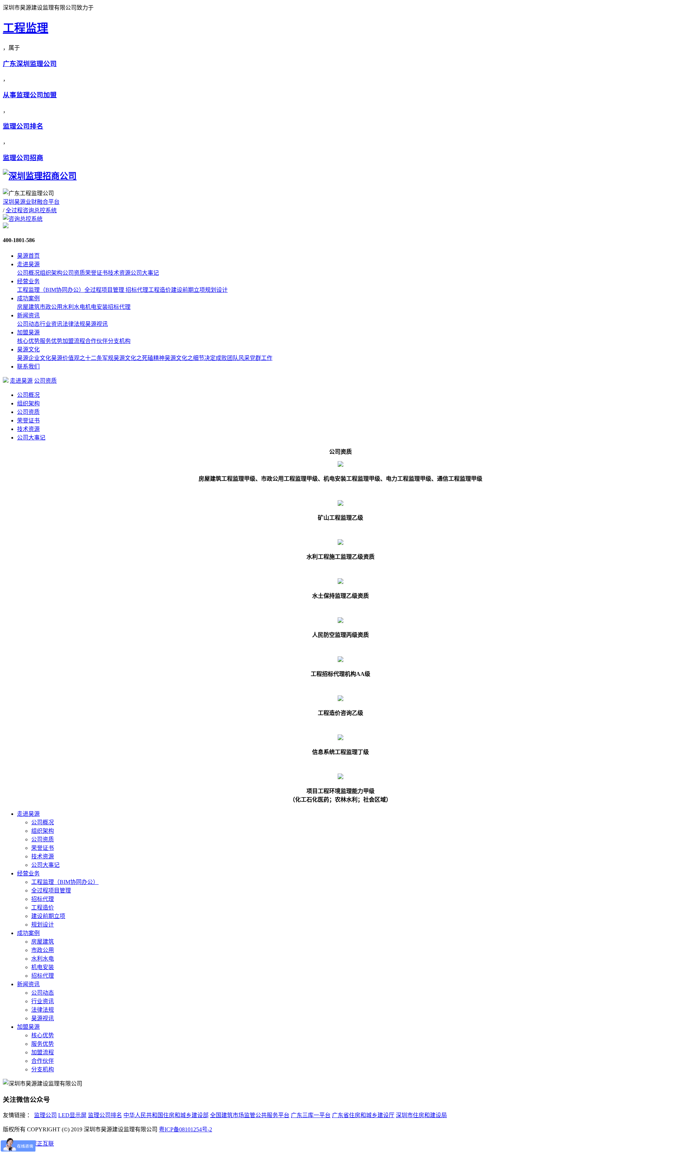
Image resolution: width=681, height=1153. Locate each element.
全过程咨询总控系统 (31, 210)
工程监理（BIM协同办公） (50, 290)
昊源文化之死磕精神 (139, 358)
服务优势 (51, 341)
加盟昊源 (28, 332)
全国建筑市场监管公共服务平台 (249, 1115)
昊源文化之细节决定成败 (196, 358)
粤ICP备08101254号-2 (185, 1129)
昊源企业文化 (34, 358)
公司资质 (73, 273)
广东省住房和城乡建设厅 (363, 1115)
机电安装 (96, 307)
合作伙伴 (96, 341)
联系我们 (28, 367)
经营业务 (28, 281)
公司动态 (28, 324)
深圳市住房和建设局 (421, 1115)
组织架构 (51, 273)
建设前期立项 (188, 290)
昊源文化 (28, 349)
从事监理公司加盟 (30, 95)
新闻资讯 (28, 315)
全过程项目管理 (105, 290)
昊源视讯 (96, 324)
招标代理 (137, 290)
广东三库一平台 (311, 1115)
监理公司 (45, 1115)
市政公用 (51, 307)
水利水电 (73, 307)
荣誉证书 (96, 273)
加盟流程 (73, 341)
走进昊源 (28, 264)
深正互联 (42, 1144)
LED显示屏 (72, 1115)
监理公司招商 (23, 158)
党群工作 (261, 358)
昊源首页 (28, 256)
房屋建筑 (28, 307)
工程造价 (159, 290)
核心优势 (28, 341)
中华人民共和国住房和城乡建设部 (166, 1115)
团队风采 (238, 358)
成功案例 (28, 298)
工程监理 (25, 28)
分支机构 (119, 341)
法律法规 (73, 324)
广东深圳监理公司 (30, 63)
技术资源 (119, 273)
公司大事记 (145, 273)
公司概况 (28, 273)
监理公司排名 (23, 126)
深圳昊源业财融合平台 (31, 202)
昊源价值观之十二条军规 (82, 358)
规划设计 (216, 290)
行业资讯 (51, 324)
